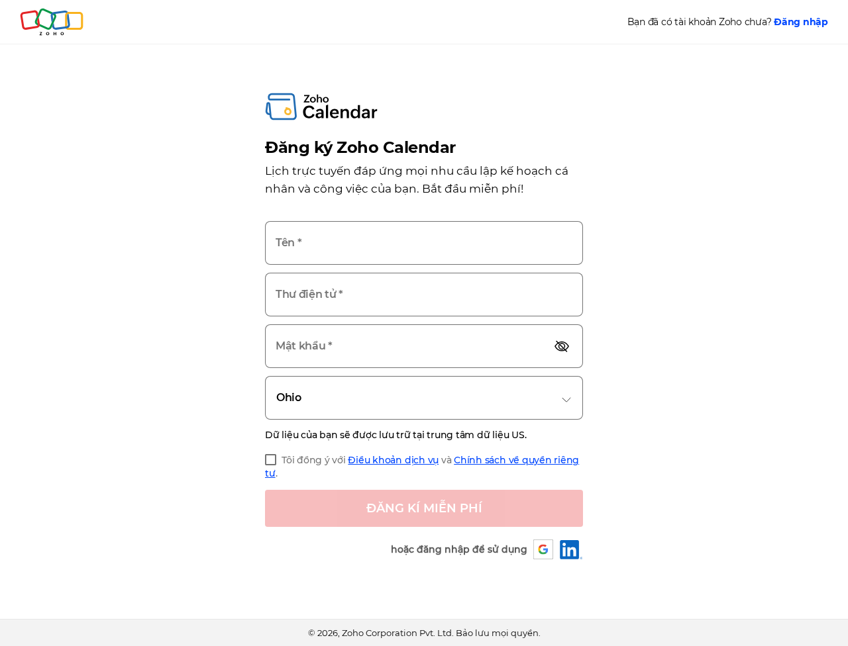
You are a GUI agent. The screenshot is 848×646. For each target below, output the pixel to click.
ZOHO (52, 22)
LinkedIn (571, 549)
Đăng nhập (801, 22)
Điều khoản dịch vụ (393, 460)
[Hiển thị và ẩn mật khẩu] (562, 346)
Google (544, 549)
